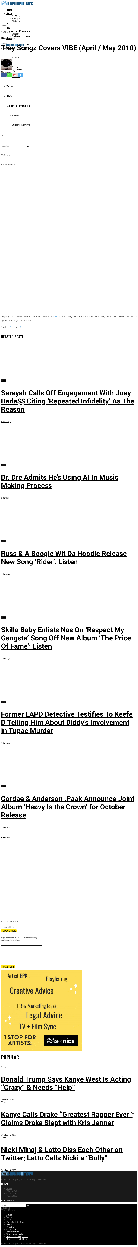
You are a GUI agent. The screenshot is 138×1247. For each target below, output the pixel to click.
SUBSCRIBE (9, 931)
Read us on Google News (17, 1236)
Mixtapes (16, 21)
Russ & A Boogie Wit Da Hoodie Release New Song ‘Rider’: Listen (64, 557)
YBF (12, 327)
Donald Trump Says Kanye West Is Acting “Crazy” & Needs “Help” (66, 1083)
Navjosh (18, 69)
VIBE (55, 316)
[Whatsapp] (9, 75)
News (3, 37)
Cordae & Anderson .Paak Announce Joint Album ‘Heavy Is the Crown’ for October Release (67, 807)
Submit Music (12, 1196)
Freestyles (16, 18)
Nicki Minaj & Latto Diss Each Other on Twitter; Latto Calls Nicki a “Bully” (62, 1154)
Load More (6, 837)
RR (19, 327)
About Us (10, 1227)
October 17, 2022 (8, 1100)
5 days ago (5, 827)
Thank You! (9, 967)
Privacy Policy (12, 1191)
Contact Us (11, 1193)
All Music (16, 16)
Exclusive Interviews (21, 36)
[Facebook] (4, 75)
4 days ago (5, 574)
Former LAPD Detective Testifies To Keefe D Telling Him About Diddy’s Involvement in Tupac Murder (67, 722)
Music (9, 13)
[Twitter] (20, 75)
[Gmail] (15, 75)
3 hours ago (6, 421)
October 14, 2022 (8, 1170)
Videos (9, 1217)
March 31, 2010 (8, 72)
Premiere (15, 34)
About (9, 1188)
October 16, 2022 (8, 1135)
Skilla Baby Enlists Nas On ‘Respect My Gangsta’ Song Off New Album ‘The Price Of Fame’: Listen (66, 638)
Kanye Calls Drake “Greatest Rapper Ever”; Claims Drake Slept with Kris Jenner (67, 1118)
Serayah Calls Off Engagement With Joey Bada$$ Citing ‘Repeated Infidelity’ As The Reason (67, 401)
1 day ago (5, 498)
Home (9, 9)
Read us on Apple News (16, 1239)
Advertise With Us (14, 1232)
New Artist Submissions (16, 1234)
